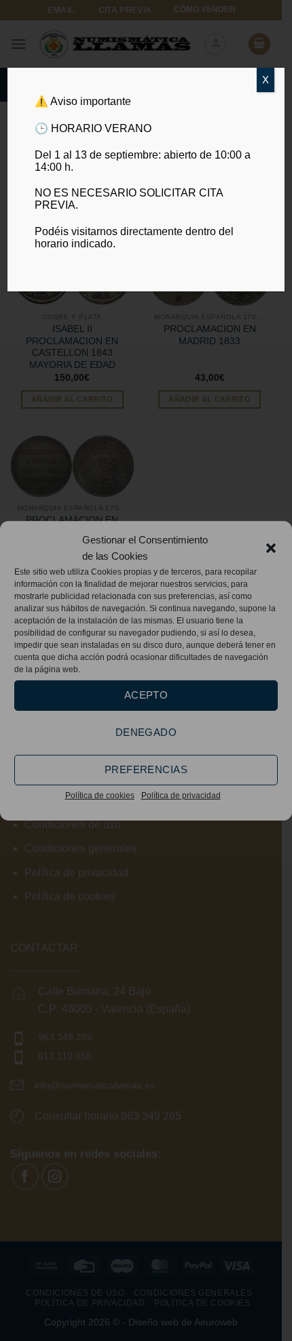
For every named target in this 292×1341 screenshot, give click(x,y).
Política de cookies (99, 795)
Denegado (146, 732)
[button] (271, 547)
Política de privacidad (181, 795)
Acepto (146, 695)
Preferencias (146, 769)
